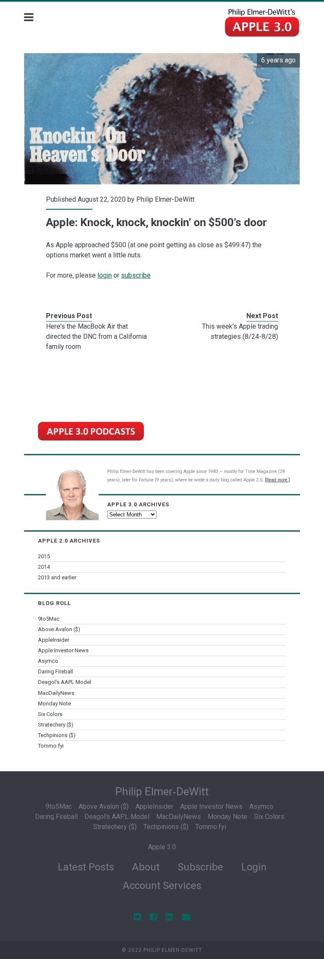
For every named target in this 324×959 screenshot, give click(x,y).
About (145, 867)
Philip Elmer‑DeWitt (162, 791)
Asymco (48, 661)
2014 (44, 567)
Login (254, 867)
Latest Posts (86, 867)
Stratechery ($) (55, 724)
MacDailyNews (56, 693)
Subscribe (200, 867)
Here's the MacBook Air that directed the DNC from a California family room (96, 336)
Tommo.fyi (51, 746)
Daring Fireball (55, 671)
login (104, 275)
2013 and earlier (57, 577)
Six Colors (50, 714)
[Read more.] (277, 480)
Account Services (162, 885)
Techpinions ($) (57, 735)
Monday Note (54, 703)
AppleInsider (53, 640)
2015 (44, 556)
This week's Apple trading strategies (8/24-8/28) (240, 331)
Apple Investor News (63, 650)
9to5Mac (48, 619)
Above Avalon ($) (59, 629)
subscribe (136, 275)
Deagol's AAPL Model (64, 682)
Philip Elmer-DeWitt (165, 199)
